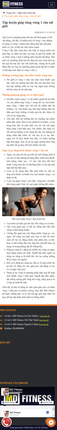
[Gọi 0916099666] (6, 422)
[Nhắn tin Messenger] (51, 422)
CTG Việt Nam (42, 428)
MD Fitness (30, 428)
